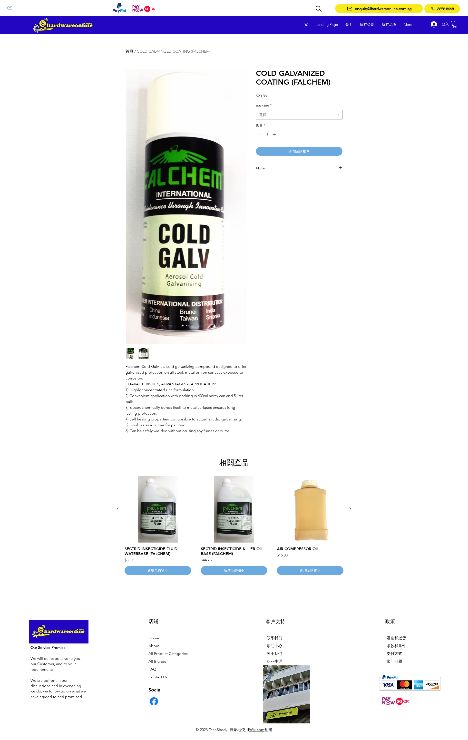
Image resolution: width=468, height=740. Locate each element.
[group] (234, 525)
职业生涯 (274, 661)
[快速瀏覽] (158, 509)
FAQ (152, 669)
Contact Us (157, 677)
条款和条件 (396, 645)
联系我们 (274, 638)
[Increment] (275, 134)
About (153, 645)
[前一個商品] (117, 509)
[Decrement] (260, 134)
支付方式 (394, 653)
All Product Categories (168, 653)
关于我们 (274, 653)
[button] (454, 24)
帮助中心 (274, 645)
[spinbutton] (267, 134)
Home (153, 638)
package (264, 105)
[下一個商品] (350, 509)
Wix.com (256, 729)
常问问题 (394, 661)
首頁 (129, 51)
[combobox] (299, 114)
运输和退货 (396, 638)
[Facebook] (153, 701)
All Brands (157, 661)
